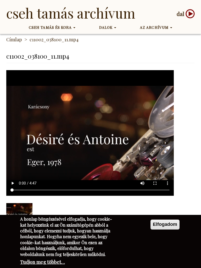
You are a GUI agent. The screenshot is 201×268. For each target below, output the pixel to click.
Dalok (106, 27)
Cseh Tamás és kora (51, 27)
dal (180, 13)
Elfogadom (165, 224)
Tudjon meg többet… (42, 262)
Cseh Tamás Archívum (70, 13)
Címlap (14, 39)
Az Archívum (155, 27)
